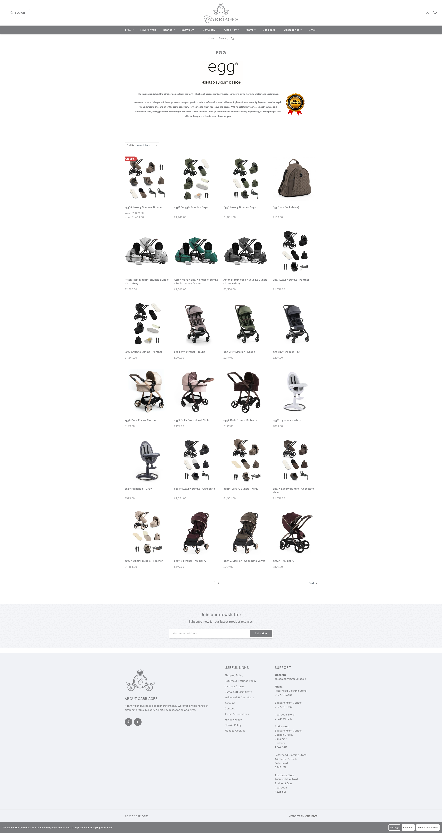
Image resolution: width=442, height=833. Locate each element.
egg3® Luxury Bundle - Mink (240, 488)
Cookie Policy (233, 725)
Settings (394, 827)
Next (312, 583)
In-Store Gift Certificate (239, 697)
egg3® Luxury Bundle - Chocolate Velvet (293, 490)
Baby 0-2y (187, 30)
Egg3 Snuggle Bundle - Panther (143, 352)
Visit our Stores (234, 686)
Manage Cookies (235, 730)
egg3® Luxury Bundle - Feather (144, 561)
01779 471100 (283, 707)
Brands (167, 30)
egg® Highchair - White (287, 420)
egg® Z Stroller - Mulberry (190, 561)
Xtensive (311, 816)
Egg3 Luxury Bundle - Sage (239, 207)
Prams (249, 30)
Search (20, 12)
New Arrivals (148, 30)
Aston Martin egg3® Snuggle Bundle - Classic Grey (245, 281)
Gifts (312, 30)
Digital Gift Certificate (238, 692)
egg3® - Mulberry (283, 561)
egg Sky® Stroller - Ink (286, 352)
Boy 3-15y (209, 30)
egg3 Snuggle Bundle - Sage (191, 207)
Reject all (408, 827)
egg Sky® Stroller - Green (239, 352)
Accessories (291, 30)
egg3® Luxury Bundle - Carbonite (194, 488)
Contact (230, 708)
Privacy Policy (233, 719)
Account (230, 703)
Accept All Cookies (427, 827)
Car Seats (269, 30)
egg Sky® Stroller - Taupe (189, 352)
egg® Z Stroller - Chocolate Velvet (244, 561)
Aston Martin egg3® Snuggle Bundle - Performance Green (196, 281)
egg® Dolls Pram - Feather (141, 420)
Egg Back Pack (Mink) (286, 207)
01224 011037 (283, 718)
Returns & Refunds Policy (240, 681)
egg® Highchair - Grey (138, 488)
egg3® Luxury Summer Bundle (143, 207)
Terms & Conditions (237, 714)
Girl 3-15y (230, 30)
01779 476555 (283, 695)
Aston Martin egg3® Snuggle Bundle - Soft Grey (147, 281)
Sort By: (130, 145)
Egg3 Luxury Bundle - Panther (291, 279)
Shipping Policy (234, 675)
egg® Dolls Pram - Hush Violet (192, 420)
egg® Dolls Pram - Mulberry (240, 420)
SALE (128, 30)
